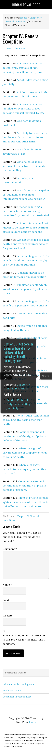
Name (7, 584)
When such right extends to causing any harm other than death (26, 420)
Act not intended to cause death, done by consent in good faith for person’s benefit (26, 244)
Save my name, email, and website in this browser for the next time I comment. (24, 640)
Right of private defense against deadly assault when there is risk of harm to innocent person (25, 502)
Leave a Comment (16, 48)
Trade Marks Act (12, 690)
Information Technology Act (18, 684)
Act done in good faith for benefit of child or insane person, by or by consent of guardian (26, 260)
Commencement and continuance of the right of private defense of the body (24, 436)
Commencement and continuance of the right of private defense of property (24, 486)
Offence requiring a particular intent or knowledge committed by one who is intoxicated (26, 211)
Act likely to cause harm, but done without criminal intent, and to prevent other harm (25, 137)
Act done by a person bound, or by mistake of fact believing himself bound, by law (23, 68)
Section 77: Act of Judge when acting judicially (18, 404)
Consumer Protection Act (17, 696)
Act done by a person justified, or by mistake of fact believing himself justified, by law (23, 109)
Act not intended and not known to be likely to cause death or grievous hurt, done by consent (25, 227)
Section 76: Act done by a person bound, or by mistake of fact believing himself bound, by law (18, 352)
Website (8, 615)
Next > (46, 376)
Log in (32, 721)
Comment (10, 549)
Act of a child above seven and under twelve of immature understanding (25, 166)
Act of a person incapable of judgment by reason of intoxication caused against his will (26, 195)
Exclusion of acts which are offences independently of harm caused (25, 289)
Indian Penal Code (26, 4)
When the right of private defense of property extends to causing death (25, 453)
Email (7, 600)
